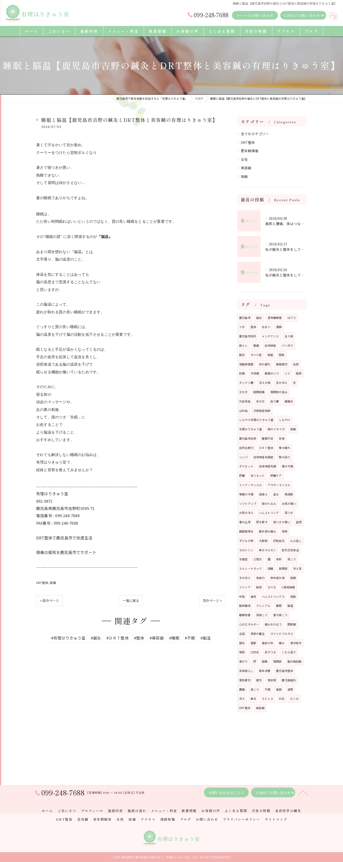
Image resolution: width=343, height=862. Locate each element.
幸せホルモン (267, 550)
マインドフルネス (281, 634)
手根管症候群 (261, 411)
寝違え (263, 494)
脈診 (242, 355)
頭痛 (53, 582)
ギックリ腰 (246, 383)
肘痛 (242, 373)
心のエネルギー (249, 624)
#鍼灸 (96, 638)
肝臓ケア (276, 475)
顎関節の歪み (278, 392)
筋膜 (293, 578)
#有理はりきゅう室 (68, 638)
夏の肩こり (280, 615)
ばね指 (243, 411)
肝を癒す (262, 522)
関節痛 (291, 624)
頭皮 (293, 596)
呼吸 (242, 596)
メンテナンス (270, 336)
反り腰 (274, 401)
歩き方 (260, 401)
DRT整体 (42, 582)
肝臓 (242, 475)
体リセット (258, 475)
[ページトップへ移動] (303, 792)
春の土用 (245, 522)
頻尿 (242, 652)
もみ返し (296, 541)
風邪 (298, 373)
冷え (242, 698)
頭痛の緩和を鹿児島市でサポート (66, 552)
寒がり (243, 661)
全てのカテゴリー (255, 133)
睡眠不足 (267, 438)
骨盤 (270, 355)
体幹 (279, 559)
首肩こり (262, 615)
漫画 (279, 327)
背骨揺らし (246, 671)
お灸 (281, 698)
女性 (244, 159)
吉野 (296, 364)
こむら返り (289, 652)
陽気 (242, 643)
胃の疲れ (284, 448)
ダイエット (246, 466)
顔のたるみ (269, 503)
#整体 (139, 638)
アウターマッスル (279, 485)
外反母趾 (245, 401)
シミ (287, 373)
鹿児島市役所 (247, 336)
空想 (298, 522)
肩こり (255, 689)
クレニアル (263, 606)
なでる (272, 587)
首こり (291, 559)
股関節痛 (259, 392)
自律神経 (270, 345)
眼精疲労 (281, 364)
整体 (253, 327)
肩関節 (283, 568)
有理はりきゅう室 (250, 429)
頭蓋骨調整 (246, 364)
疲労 (259, 680)
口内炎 (255, 652)
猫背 (253, 596)
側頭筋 (289, 494)
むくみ (294, 698)
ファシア (245, 587)
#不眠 (190, 638)
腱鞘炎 (289, 401)
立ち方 (243, 392)
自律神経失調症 (263, 457)
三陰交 (257, 559)
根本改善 (264, 671)
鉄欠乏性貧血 (290, 550)
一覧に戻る (130, 600)
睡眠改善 (245, 615)
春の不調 (287, 466)
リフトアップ (247, 503)
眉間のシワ (272, 373)
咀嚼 (264, 661)
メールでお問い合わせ (255, 15)
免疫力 (260, 578)
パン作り (287, 345)
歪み (276, 494)
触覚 (259, 587)
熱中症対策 (277, 578)
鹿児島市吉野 (247, 438)
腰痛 (242, 689)
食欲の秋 (267, 643)
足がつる (270, 652)
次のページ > (212, 600)
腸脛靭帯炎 (246, 531)
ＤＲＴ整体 (266, 448)
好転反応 (279, 541)
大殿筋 (263, 541)
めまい (266, 327)
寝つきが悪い (281, 522)
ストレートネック (250, 568)
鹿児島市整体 (284, 671)
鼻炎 (253, 698)
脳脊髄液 (245, 606)
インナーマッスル (250, 485)
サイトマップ (276, 819)
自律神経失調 (267, 466)
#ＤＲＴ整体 (117, 638)
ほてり (291, 318)
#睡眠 (174, 638)
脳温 (290, 606)
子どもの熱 (246, 541)
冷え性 (297, 568)
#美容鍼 (157, 638)
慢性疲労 (245, 680)
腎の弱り (284, 457)
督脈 (253, 643)
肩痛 (293, 429)
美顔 (279, 689)
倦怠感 (272, 680)
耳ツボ (289, 513)
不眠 (267, 689)
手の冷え (245, 578)
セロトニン (246, 550)
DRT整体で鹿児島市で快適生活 (64, 538)
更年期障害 (250, 150)
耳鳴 (281, 355)
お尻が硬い (289, 503)
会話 (242, 634)
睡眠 (279, 606)
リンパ (243, 457)
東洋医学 (296, 643)
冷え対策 (264, 383)
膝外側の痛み (267, 531)
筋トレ (243, 345)
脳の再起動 (294, 661)
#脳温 (205, 638)
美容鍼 (246, 167)
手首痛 (255, 373)
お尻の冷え (246, 513)
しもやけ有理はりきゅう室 (256, 420)
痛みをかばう (273, 624)
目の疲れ (264, 364)
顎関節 (277, 661)
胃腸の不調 (246, 494)
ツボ (242, 327)
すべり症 (256, 355)
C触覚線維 (288, 587)
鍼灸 (259, 318)
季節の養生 (258, 634)
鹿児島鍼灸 (289, 680)
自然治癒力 (246, 448)
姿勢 (290, 689)
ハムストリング (269, 513)
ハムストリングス (273, 596)
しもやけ (284, 420)
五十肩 (289, 336)
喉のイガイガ (276, 429)
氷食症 (243, 559)
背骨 (281, 438)
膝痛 (256, 345)
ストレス (267, 698)
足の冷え (281, 383)
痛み (281, 643)
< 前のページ (49, 600)
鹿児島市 (245, 318)
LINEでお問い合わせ (302, 15)
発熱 (284, 531)
